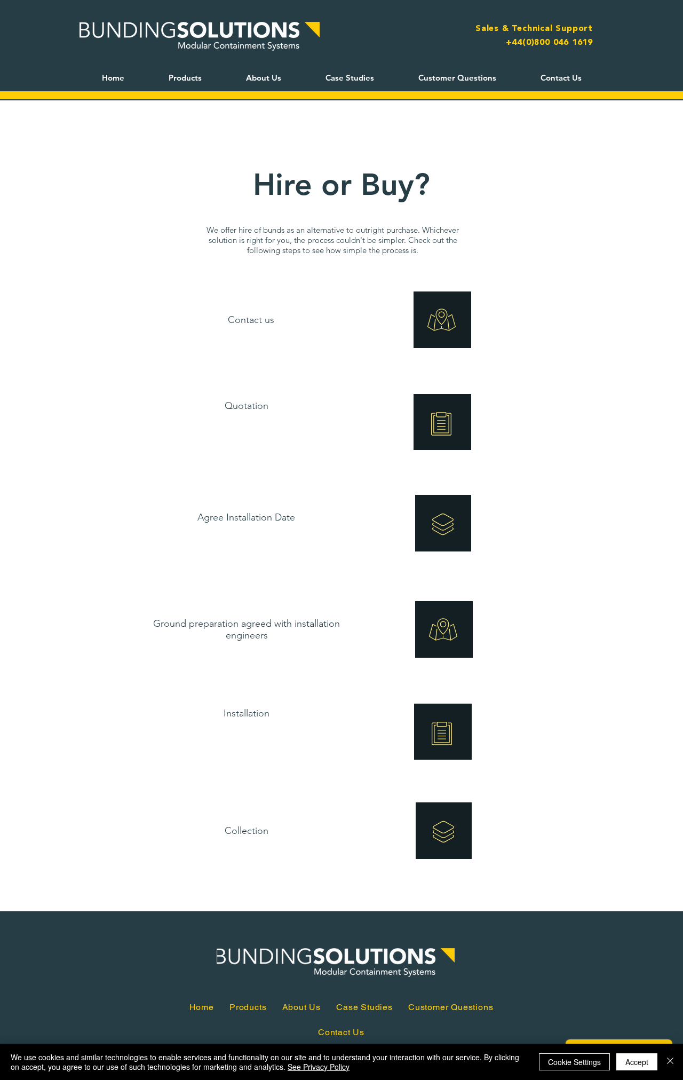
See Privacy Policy (319, 1066)
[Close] (670, 1061)
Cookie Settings (574, 1062)
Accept (636, 1062)
